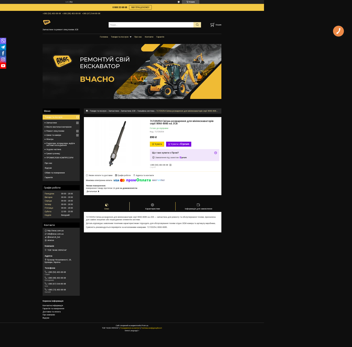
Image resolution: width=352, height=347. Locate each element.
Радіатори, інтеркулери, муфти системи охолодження (60, 144)
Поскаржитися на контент (130, 328)
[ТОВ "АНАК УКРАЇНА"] (74, 22)
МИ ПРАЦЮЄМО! (140, 7)
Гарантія (160, 37)
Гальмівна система (146, 111)
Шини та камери (53, 135)
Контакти (149, 37)
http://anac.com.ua (55, 231)
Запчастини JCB (128, 111)
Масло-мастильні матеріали (59, 127)
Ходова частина (53, 149)
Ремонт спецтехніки (55, 131)
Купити (158, 144)
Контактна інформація (53, 305)
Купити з (175, 144)
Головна (104, 37)
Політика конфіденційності (151, 328)
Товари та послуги (119, 37)
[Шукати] (197, 24)
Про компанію (49, 315)
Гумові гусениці (53, 153)
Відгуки (48, 168)
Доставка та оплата (52, 312)
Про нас (138, 37)
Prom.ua (145, 326)
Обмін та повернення (55, 173)
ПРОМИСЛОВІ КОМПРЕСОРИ (59, 158)
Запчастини (113, 111)
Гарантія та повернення (53, 308)
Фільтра (49, 139)
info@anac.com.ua (55, 234)
